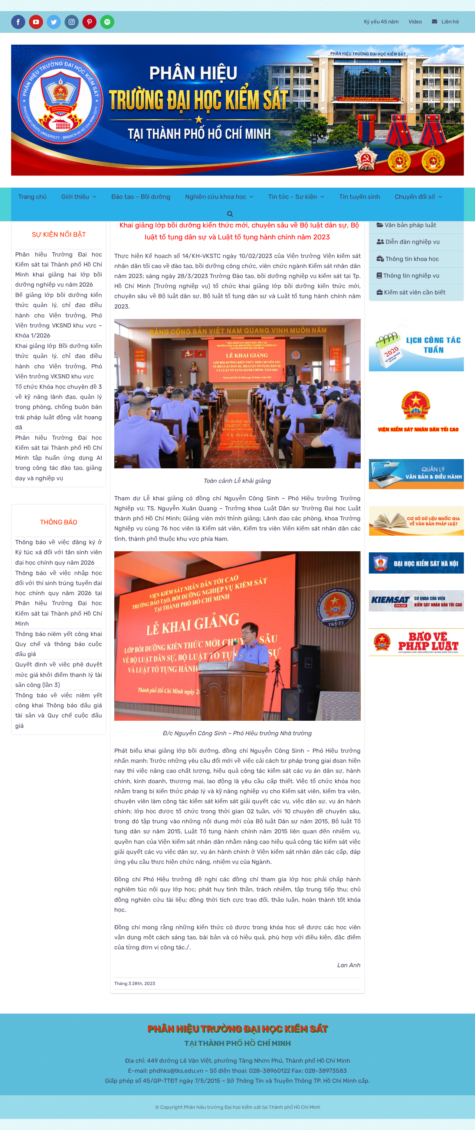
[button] (230, 212)
